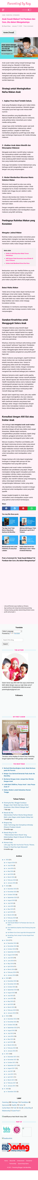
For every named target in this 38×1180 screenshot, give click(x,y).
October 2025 (12, 894)
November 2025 (12, 891)
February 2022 (12, 1048)
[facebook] (6, 508)
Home (6, 1160)
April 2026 (11, 874)
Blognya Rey (8, 822)
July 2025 (10, 903)
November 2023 (12, 984)
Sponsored (5, 1105)
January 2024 (12, 975)
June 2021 (11, 1074)
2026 (7, 859)
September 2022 (12, 1027)
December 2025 (12, 888)
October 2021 (12, 1062)
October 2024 (12, 949)
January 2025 (12, 920)
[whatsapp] (31, 508)
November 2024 (12, 946)
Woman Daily (8, 842)
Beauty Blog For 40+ (10, 832)
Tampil (11, 32)
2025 (7, 886)
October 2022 (12, 1024)
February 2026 (12, 880)
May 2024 (11, 963)
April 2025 (11, 912)
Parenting (5, 1102)
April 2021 (11, 1077)
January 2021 (12, 1086)
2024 (7, 940)
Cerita (21, 1105)
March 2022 (11, 1045)
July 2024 (10, 957)
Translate (17, 633)
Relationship (6, 1111)
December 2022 (12, 1019)
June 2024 (11, 960)
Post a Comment (28, 26)
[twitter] (15, 508)
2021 (7, 1054)
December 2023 (12, 981)
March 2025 (11, 915)
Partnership (12, 1163)
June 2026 (11, 868)
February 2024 (12, 972)
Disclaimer (29, 1160)
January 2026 (12, 883)
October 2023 (12, 987)
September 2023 (12, 989)
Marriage (15, 1102)
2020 (7, 1088)
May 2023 (11, 1001)
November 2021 (12, 1059)
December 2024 (12, 943)
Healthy (14, 1105)
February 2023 (12, 1010)
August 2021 (11, 1068)
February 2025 (12, 918)
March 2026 (11, 877)
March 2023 (11, 1007)
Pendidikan (24, 1102)
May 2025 (11, 909)
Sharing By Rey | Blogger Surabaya (15, 803)
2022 (7, 1016)
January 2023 (12, 1013)
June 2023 (11, 998)
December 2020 (12, 1091)
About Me (12, 1160)
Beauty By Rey (8, 813)
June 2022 (11, 1036)
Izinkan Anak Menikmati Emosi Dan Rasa (18, 263)
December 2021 (12, 1056)
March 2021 (11, 1080)
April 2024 (11, 966)
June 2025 (11, 906)
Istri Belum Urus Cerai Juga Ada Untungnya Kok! (21, 932)
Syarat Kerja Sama (23, 1163)
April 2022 (11, 1042)
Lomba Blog (27, 1108)
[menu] (3, 10)
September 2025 (12, 897)
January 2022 (12, 1051)
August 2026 (11, 862)
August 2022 (11, 1030)
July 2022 (10, 1033)
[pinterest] (23, 508)
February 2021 (12, 1083)
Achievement (20, 1160)
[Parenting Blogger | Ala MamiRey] (19, 3)
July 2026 (10, 865)
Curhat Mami (6, 1108)
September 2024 (12, 952)
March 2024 (11, 969)
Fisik (14, 1108)
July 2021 (10, 1071)
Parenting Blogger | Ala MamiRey (21, 1167)
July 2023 (10, 995)
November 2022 (12, 1021)
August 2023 (11, 992)
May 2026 (11, 871)
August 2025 (11, 900)
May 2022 (11, 1039)
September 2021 (12, 1065)
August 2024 (11, 955)
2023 (7, 978)
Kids (20, 1108)
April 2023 (11, 1004)
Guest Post (15, 1111)
